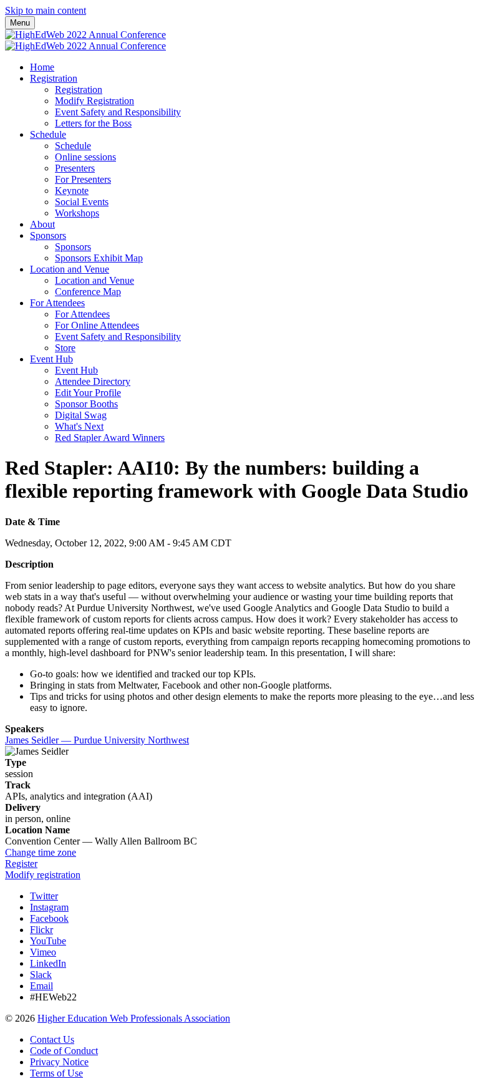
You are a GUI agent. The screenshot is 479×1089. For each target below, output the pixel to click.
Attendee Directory (92, 381)
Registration (53, 78)
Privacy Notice (59, 1062)
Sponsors (48, 235)
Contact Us (52, 1039)
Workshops (77, 213)
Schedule (48, 134)
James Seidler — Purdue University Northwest (97, 740)
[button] (40, 852)
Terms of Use (56, 1073)
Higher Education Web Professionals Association (133, 1018)
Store (65, 347)
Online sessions (85, 157)
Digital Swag (81, 415)
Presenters (75, 168)
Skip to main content (45, 10)
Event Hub (51, 359)
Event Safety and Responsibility (118, 112)
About (42, 224)
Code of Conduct (64, 1050)
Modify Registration (94, 100)
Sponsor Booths (86, 404)
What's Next (79, 426)
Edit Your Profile (88, 392)
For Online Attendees (97, 325)
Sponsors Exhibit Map (99, 258)
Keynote (72, 190)
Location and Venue (69, 269)
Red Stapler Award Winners (110, 437)
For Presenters (83, 179)
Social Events (82, 201)
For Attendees (57, 303)
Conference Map (88, 291)
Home (42, 67)
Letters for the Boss (93, 123)
